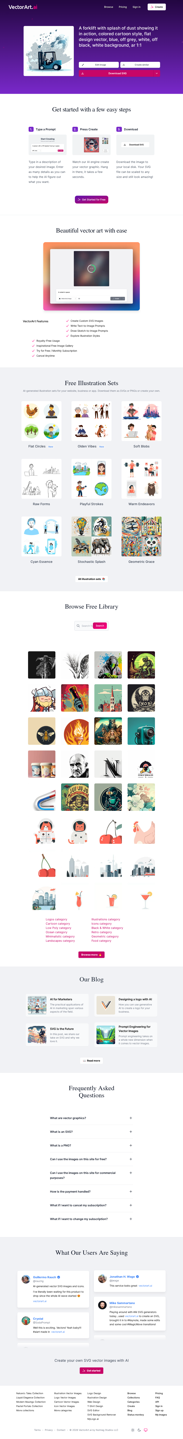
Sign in (136, 6)
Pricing (123, 6)
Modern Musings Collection (31, 1402)
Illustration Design (97, 1397)
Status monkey (135, 1414)
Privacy (49, 1430)
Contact (61, 1430)
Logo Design (94, 1393)
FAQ (157, 1397)
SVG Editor (93, 1410)
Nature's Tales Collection (29, 1393)
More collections (25, 1410)
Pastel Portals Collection (29, 1406)
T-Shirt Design (95, 1406)
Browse (108, 6)
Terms (37, 1430)
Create (131, 1406)
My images (161, 1414)
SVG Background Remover (101, 1414)
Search (100, 625)
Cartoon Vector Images (66, 1402)
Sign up (159, 1410)
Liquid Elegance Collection (30, 1397)
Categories (133, 1402)
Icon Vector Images (64, 1406)
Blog (129, 1410)
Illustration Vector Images (68, 1393)
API (157, 1402)
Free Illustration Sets (91, 382)
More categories (63, 1410)
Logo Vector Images (65, 1397)
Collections (133, 1397)
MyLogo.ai (93, 1419)
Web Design (93, 1402)
